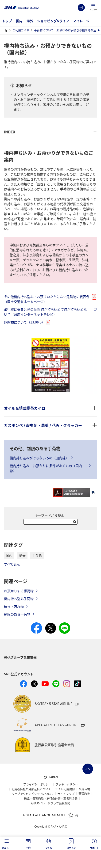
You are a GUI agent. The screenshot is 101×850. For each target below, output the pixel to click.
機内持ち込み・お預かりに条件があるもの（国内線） (46, 468)
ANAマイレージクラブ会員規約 (50, 803)
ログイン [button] (71, 848)
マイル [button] (48, 848)
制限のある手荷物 (17, 614)
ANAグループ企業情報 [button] (20, 657)
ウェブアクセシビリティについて (33, 793)
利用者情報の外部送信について (31, 789)
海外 (30, 20)
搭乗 (22, 555)
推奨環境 (84, 789)
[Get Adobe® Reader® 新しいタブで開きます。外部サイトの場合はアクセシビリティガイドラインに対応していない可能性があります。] (75, 491)
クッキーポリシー (66, 784)
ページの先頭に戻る (87, 769)
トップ (7, 20)
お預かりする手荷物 (19, 590)
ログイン (81, 7)
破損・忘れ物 (14, 606)
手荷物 (37, 555)
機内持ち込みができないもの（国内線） (39, 457)
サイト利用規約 (65, 789)
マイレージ (81, 20)
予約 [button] (28, 848)
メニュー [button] (6, 848)
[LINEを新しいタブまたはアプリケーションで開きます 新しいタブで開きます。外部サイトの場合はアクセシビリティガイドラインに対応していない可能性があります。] (55, 683)
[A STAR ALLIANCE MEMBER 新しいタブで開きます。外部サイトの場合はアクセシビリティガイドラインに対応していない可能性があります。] (50, 814)
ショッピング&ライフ (53, 20)
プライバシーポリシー (37, 784)
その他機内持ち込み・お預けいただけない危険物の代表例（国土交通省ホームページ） (46, 299)
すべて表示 (12, 564)
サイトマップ (66, 793)
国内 (19, 20)
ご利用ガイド (20, 30)
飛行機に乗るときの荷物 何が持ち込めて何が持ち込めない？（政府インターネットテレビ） (45, 312)
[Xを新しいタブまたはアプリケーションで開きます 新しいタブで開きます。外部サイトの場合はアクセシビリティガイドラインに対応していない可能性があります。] (34, 683)
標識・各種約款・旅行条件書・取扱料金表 (51, 798)
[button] (93, 7)
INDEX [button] (9, 132)
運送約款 (84, 793)
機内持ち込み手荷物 (19, 598)
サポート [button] (94, 848)
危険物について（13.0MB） (24, 322)
